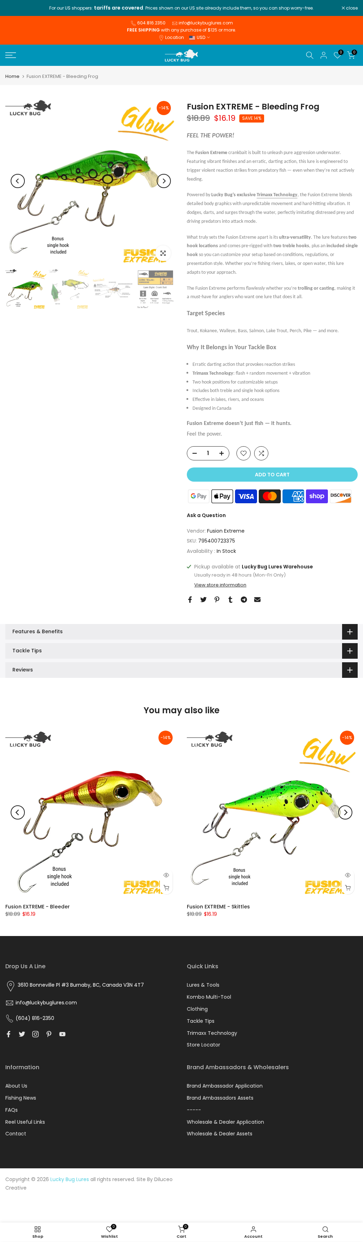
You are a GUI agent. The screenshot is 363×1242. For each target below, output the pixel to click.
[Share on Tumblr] (230, 599)
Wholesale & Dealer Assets (219, 1133)
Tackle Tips (200, 1021)
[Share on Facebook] (190, 599)
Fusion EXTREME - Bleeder (37, 906)
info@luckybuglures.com (206, 23)
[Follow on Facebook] (8, 1034)
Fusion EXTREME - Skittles (218, 906)
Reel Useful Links (25, 1121)
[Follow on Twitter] (22, 1034)
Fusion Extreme (226, 530)
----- (194, 1109)
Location (174, 37)
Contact (15, 1133)
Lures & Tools (203, 984)
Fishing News (20, 1097)
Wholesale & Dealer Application (225, 1121)
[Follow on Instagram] (35, 1034)
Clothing (197, 1009)
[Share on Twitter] (203, 599)
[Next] (164, 181)
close (15, 8)
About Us (16, 1085)
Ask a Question (206, 515)
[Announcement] (181, 8)
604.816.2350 (151, 23)
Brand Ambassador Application (225, 1085)
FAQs (11, 1109)
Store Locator (203, 1044)
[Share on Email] (257, 599)
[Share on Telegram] (244, 599)
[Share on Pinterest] (217, 599)
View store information (220, 585)
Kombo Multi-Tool (209, 996)
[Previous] (18, 181)
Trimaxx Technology (277, 195)
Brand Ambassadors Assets (220, 1097)
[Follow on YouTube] (62, 1034)
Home (12, 76)
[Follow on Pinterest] (49, 1034)
